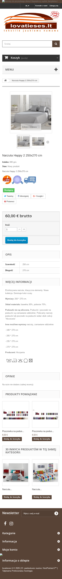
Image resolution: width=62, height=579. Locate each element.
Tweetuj (9, 196)
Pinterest (10, 201)
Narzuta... (7, 489)
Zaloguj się (54, 6)
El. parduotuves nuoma (31, 568)
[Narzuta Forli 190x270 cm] (45, 472)
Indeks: (5, 162)
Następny (47, 141)
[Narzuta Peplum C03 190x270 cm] (15, 472)
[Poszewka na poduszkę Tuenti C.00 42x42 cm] (15, 414)
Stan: (4, 166)
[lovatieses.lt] (31, 22)
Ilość (7, 225)
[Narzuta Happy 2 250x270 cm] (23, 141)
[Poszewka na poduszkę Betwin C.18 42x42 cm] (45, 414)
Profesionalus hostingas (22, 571)
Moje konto (9, 549)
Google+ (40, 196)
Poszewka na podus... (13, 431)
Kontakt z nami (41, 6)
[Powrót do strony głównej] (5, 80)
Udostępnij (24, 196)
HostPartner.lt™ (50, 568)
